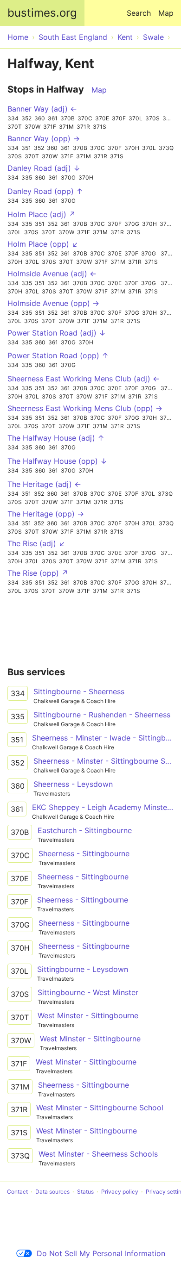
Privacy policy (119, 1191)
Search (139, 13)
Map (166, 13)
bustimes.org (42, 12)
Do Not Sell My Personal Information (101, 1253)
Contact (17, 1191)
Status (85, 1191)
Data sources (52, 1191)
